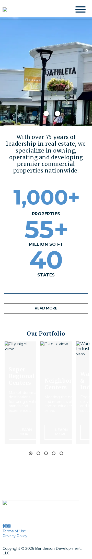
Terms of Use (14, 531)
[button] (71, 121)
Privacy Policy (15, 536)
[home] (33, 9)
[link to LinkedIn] (8, 526)
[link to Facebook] (3, 526)
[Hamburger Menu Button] (80, 9)
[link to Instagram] (5, 526)
